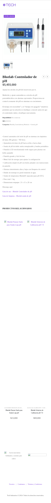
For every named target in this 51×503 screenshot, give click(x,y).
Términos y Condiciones (35, 484)
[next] (47, 76)
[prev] (43, 76)
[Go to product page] (14, 313)
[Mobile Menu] (45, 5)
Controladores (19, 124)
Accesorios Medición (11, 407)
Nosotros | (13, 484)
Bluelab (12, 124)
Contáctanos (22, 484)
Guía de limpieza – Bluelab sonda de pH (16, 196)
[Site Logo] (9, 5)
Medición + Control (29, 124)
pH (37, 124)
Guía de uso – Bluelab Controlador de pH (17, 192)
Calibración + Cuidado (40, 407)
